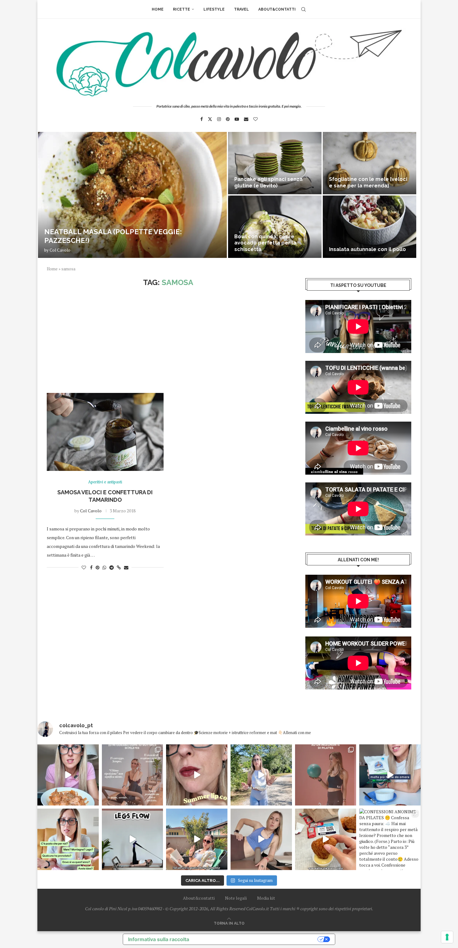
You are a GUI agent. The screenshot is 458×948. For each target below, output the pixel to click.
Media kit (266, 898)
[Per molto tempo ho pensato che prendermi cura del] (261, 775)
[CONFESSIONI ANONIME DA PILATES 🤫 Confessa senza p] (390, 839)
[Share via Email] (126, 567)
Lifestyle (214, 9)
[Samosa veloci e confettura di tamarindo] (105, 432)
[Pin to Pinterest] (97, 567)
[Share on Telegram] (111, 567)
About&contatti (277, 9)
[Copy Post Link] (119, 567)
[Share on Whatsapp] (104, 567)
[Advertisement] (168, 340)
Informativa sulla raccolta (158, 939)
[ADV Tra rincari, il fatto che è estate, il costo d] (196, 839)
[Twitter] (210, 119)
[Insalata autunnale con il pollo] (369, 227)
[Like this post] (84, 567)
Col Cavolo (60, 250)
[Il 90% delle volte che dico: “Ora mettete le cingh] (132, 839)
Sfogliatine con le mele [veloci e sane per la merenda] (368, 182)
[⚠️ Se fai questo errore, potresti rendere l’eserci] (261, 839)
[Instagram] (219, 119)
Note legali (236, 898)
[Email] (246, 119)
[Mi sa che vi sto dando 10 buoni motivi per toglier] (132, 775)
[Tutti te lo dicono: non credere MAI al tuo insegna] (325, 775)
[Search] (303, 9)
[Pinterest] (228, 119)
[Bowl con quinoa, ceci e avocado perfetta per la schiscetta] (275, 227)
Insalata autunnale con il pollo (367, 249)
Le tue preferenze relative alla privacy (256, 939)
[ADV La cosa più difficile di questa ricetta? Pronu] (390, 775)
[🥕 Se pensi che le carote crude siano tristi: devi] (68, 775)
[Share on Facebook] (91, 567)
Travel (241, 9)
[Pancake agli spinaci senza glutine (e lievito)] (275, 163)
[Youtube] (237, 119)
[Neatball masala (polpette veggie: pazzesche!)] (132, 195)
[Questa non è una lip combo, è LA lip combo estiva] (196, 775)
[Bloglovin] (255, 119)
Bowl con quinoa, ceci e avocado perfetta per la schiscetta (265, 243)
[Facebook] (201, 119)
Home (158, 9)
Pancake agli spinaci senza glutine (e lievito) (268, 182)
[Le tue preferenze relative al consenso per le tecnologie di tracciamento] (447, 937)
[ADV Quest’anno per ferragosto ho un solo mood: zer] (68, 839)
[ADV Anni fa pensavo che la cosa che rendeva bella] (325, 839)
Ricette (181, 9)
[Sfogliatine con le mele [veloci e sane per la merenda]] (369, 163)
